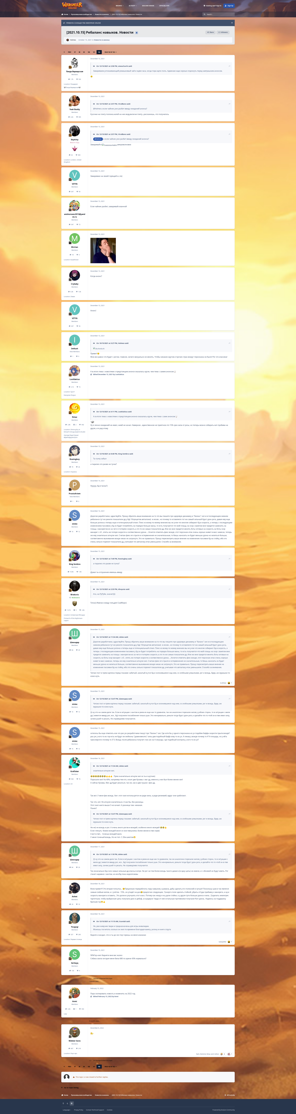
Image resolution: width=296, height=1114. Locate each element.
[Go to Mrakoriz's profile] (74, 586)
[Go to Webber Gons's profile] (74, 1032)
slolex (74, 524)
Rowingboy (75, 459)
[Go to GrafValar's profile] (74, 762)
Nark (197, 1054)
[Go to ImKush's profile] (74, 340)
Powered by (224, 1110)
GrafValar (223, 683)
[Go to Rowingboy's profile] (74, 450)
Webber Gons (75, 1041)
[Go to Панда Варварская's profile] (74, 62)
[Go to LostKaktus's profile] (74, 370)
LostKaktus (75, 379)
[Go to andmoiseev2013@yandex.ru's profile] (74, 205)
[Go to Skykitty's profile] (74, 130)
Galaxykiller (222, 942)
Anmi (74, 1001)
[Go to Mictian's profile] (74, 238)
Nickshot (203, 1054)
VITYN (74, 184)
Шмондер (74, 642)
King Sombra (123, 454)
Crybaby (74, 284)
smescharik (123, 66)
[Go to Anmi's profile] (74, 992)
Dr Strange (97, 1060)
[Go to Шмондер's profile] (74, 633)
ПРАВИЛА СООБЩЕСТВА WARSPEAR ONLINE (83, 23)
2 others (216, 1054)
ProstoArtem (74, 493)
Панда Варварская (74, 71)
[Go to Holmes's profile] (67, 40)
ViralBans (122, 104)
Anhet (74, 896)
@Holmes (98, 139)
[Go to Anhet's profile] (74, 888)
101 (94, 52)
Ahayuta (121, 589)
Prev (69, 52)
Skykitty (74, 139)
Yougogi (74, 927)
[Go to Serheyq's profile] (74, 954)
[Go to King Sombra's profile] (74, 555)
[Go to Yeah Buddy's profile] (74, 100)
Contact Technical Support (95, 1110)
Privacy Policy (78, 1110)
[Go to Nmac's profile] (74, 408)
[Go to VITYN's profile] (74, 175)
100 (89, 52)
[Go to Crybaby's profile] (74, 275)
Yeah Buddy (74, 109)
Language (66, 1110)
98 (79, 52)
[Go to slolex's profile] (74, 515)
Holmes (73, 40)
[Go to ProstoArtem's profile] (74, 485)
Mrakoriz (75, 594)
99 (84, 52)
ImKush (74, 348)
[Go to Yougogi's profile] (74, 918)
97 (75, 52)
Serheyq (74, 963)
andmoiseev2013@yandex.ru (74, 215)
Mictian (74, 247)
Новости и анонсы (102, 40)
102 (99, 52)
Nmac (74, 417)
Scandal (122, 921)
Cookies (109, 1110)
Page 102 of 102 (110, 52)
